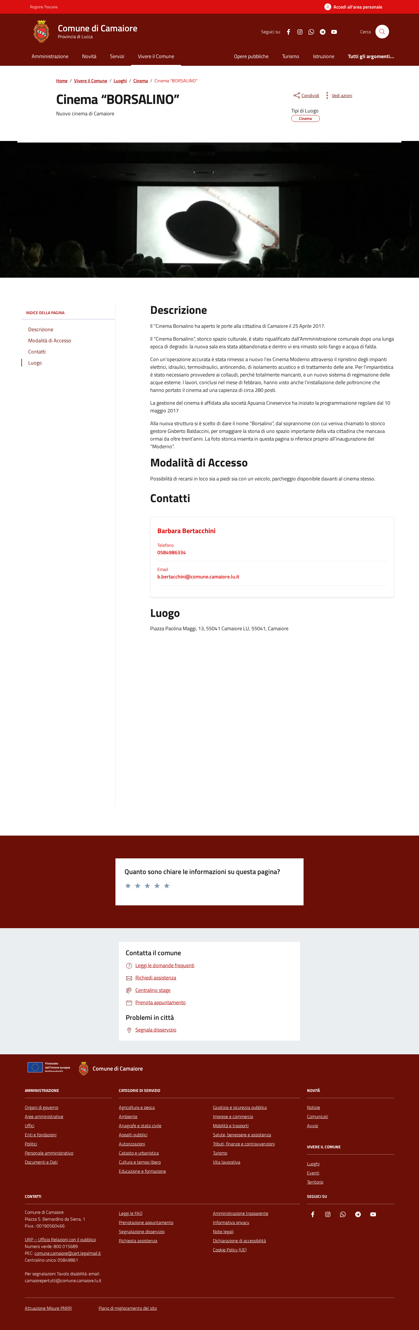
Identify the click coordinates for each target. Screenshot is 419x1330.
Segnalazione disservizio (141, 1231)
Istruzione (323, 56)
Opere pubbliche (251, 56)
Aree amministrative (44, 1116)
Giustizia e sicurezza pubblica (240, 1107)
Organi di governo (41, 1107)
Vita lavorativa (226, 1162)
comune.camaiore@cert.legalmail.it (67, 1253)
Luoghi (313, 1163)
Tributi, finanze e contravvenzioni (244, 1143)
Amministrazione (50, 56)
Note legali (223, 1231)
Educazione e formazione (142, 1171)
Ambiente (128, 1116)
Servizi (117, 56)
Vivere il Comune (156, 56)
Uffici (29, 1125)
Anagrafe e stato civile (140, 1125)
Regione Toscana (44, 7)
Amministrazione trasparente (240, 1213)
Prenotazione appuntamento (146, 1222)
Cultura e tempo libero (140, 1162)
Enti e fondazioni (40, 1134)
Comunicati (317, 1116)
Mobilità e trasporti (231, 1125)
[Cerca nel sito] (382, 31)
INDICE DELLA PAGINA (45, 313)
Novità (89, 56)
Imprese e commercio (233, 1116)
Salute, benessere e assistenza (242, 1134)
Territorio (315, 1181)
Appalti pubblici (133, 1134)
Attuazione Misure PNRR (48, 1308)
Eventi (313, 1172)
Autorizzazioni (132, 1143)
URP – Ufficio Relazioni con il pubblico (60, 1239)
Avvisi (312, 1125)
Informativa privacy (231, 1222)
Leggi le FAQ (131, 1213)
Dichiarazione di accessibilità (239, 1240)
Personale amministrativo (49, 1152)
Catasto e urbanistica (139, 1152)
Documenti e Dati (41, 1162)
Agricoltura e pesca (137, 1107)
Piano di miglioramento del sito (128, 1308)
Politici (31, 1143)
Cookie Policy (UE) (230, 1249)
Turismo (290, 56)
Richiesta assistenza (138, 1240)
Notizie (313, 1107)
